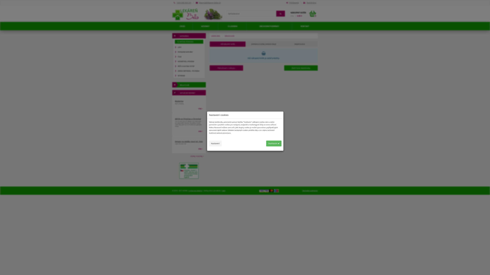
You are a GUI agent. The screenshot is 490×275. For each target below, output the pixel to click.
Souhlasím (273, 143)
